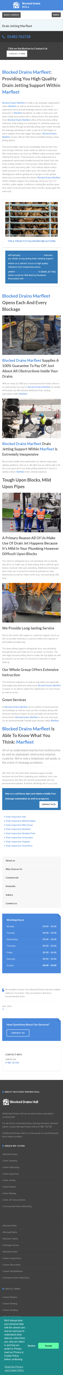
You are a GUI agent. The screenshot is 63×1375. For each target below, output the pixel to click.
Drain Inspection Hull (16, 816)
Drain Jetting (9, 1180)
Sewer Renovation (12, 1264)
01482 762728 (18, 36)
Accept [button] (48, 1346)
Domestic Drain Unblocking (16, 1277)
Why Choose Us (14, 869)
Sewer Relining (10, 1303)
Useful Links (12, 1288)
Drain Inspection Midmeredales (21, 821)
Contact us (11, 903)
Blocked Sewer (10, 1251)
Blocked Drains (10, 1154)
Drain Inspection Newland (18, 829)
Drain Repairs (9, 1186)
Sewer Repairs (10, 1297)
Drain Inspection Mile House (19, 825)
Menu (56, 15)
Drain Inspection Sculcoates (19, 837)
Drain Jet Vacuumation (14, 1200)
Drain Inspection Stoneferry (19, 845)
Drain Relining (9, 1193)
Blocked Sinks (10, 1225)
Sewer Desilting (10, 1310)
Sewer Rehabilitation (13, 1271)
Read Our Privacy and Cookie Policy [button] (14, 1369)
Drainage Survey (11, 1245)
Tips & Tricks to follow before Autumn (31, 241)
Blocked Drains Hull (24, 1102)
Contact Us (48, 804)
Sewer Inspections (12, 1258)
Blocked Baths (10, 1232)
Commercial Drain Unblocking (17, 1206)
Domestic (11, 886)
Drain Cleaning (10, 1160)
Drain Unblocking (11, 1167)
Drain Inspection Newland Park (20, 833)
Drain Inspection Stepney (18, 841)
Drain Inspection (11, 1173)
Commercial (12, 877)
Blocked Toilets (10, 1238)
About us (10, 860)
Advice (9, 895)
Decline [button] (31, 1346)
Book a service (11, 15)
